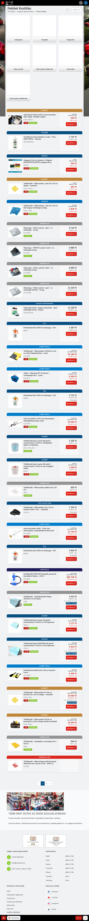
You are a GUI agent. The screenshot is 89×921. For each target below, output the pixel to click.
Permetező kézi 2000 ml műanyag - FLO (40, 550)
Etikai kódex (11, 905)
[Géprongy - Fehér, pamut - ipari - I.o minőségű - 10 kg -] (15, 232)
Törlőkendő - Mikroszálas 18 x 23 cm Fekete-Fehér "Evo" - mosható (38, 508)
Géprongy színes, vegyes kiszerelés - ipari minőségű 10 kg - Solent (40, 309)
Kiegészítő (70, 40)
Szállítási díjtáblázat (13, 912)
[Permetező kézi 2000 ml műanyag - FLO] (15, 556)
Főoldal (12, 12)
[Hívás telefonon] (86, 3)
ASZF (9, 891)
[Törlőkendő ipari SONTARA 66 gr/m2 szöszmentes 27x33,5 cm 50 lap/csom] (15, 651)
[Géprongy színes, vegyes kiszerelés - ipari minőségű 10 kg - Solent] (15, 312)
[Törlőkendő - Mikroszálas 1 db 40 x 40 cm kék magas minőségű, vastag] (15, 211)
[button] (3, 918)
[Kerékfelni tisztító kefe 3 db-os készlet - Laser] (15, 675)
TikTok (53, 909)
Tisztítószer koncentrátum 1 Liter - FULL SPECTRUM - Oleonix (40, 138)
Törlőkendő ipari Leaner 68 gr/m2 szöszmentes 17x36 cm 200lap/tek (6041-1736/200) (38, 443)
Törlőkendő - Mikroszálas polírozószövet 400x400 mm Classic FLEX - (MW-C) (40, 762)
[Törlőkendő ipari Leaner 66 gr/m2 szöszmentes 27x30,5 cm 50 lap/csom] (15, 626)
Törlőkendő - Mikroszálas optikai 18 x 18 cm (40, 488)
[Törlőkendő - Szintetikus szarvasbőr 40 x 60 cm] (15, 745)
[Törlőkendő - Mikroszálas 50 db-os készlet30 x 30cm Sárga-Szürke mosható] (15, 724)
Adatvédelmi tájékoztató (15, 895)
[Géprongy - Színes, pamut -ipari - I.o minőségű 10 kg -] (15, 272)
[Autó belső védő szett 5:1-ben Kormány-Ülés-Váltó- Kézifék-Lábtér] (15, 120)
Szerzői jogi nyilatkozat (14, 902)
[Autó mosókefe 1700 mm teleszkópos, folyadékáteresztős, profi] (15, 424)
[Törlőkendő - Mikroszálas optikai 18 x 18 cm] (15, 491)
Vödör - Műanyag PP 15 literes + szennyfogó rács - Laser (37, 374)
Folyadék (44, 40)
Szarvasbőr (70, 69)
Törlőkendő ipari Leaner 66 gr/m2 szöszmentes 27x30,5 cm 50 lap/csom (39, 621)
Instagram (55, 903)
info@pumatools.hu (18, 863)
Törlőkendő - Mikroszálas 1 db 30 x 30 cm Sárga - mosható (41, 184)
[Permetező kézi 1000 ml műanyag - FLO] (15, 333)
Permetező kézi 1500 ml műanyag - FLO (40, 395)
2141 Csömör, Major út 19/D (21, 869)
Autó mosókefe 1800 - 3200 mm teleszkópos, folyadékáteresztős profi (39, 529)
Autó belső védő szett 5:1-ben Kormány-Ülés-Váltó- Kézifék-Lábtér (40, 116)
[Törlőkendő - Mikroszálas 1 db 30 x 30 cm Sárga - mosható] (15, 188)
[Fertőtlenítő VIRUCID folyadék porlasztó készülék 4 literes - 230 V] (15, 579)
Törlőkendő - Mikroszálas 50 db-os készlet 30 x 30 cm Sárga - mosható (38, 693)
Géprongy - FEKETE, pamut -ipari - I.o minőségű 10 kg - (39, 249)
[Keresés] (81, 3)
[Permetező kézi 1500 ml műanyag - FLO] (15, 401)
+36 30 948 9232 (17, 857)
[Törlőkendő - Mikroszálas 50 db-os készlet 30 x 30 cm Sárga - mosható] (15, 700)
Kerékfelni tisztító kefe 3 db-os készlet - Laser (40, 671)
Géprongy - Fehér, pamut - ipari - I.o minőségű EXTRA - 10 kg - (38, 289)
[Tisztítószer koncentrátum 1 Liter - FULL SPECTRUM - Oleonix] (15, 142)
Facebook (54, 892)
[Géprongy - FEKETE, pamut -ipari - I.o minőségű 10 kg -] (15, 252)
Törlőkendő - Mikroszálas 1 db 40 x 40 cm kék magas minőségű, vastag (41, 207)
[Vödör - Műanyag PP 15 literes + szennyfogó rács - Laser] (15, 378)
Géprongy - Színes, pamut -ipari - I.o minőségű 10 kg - (38, 269)
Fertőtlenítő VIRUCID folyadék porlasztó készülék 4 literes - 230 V (40, 575)
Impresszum (11, 898)
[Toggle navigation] (2, 2)
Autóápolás (18, 40)
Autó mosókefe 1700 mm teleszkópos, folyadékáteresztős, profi (39, 419)
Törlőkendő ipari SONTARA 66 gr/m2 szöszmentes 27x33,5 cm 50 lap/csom (39, 644)
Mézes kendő (18, 69)
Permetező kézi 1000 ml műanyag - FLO (40, 328)
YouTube (54, 898)
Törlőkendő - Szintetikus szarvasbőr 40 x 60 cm (40, 742)
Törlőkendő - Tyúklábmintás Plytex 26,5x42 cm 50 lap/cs (38, 597)
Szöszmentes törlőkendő (18, 98)
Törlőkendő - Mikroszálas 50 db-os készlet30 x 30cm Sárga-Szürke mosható (40, 720)
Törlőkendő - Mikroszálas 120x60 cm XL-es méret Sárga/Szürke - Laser (40, 352)
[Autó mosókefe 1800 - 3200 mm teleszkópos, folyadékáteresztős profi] (15, 533)
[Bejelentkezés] (85, 918)
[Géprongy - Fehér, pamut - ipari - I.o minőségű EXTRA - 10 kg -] (15, 292)
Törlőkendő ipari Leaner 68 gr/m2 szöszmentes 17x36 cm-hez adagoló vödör (38, 466)
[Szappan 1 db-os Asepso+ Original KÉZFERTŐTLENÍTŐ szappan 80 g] (15, 166)
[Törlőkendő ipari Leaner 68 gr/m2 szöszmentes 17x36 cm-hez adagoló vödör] (15, 470)
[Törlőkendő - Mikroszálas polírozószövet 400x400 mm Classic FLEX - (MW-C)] (15, 765)
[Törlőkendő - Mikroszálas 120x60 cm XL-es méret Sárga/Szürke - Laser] (15, 356)
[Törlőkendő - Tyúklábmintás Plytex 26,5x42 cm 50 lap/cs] (15, 602)
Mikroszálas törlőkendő (44, 69)
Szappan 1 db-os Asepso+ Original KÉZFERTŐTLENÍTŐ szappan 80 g (38, 161)
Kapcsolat (10, 909)
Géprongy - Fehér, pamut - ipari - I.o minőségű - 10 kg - (38, 229)
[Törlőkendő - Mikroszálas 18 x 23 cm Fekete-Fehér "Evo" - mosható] (15, 512)
